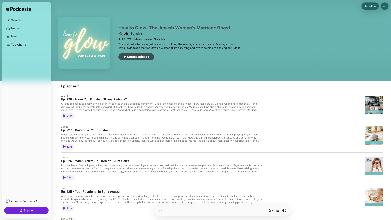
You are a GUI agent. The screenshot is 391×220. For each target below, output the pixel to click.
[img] (18, 9)
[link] (70, 86)
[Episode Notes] (270, 210)
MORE (237, 48)
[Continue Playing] (277, 210)
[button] (26, 20)
